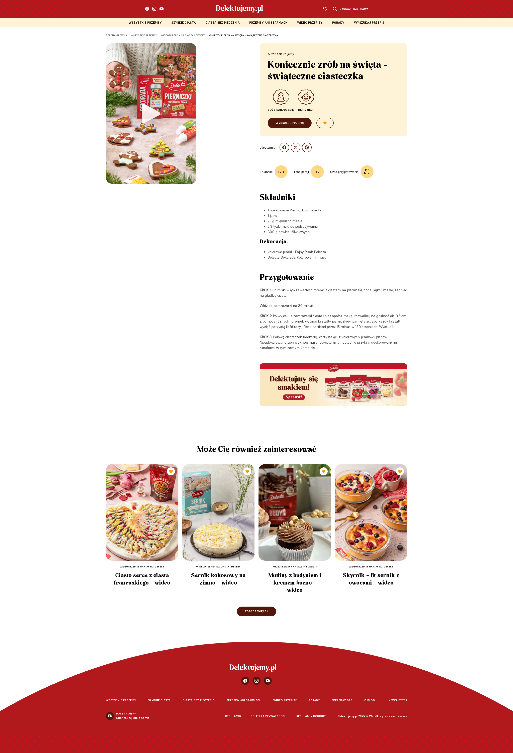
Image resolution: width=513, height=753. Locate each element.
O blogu (370, 700)
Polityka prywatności (268, 716)
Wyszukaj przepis (369, 22)
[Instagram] (154, 9)
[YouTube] (162, 9)
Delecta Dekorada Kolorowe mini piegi (297, 257)
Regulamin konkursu (312, 716)
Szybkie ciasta (183, 22)
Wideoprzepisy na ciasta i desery (183, 35)
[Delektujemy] (256, 668)
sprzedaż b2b (342, 700)
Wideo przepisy (310, 22)
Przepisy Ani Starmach (268, 22)
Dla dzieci (306, 110)
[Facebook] (147, 9)
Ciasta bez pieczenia (222, 22)
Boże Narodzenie (281, 110)
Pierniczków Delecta (305, 210)
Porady (338, 22)
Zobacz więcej (256, 611)
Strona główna (116, 35)
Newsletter (398, 700)
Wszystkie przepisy (145, 22)
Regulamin (233, 716)
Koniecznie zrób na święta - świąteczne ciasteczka (243, 35)
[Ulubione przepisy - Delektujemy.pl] (325, 8)
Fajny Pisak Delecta (310, 252)
